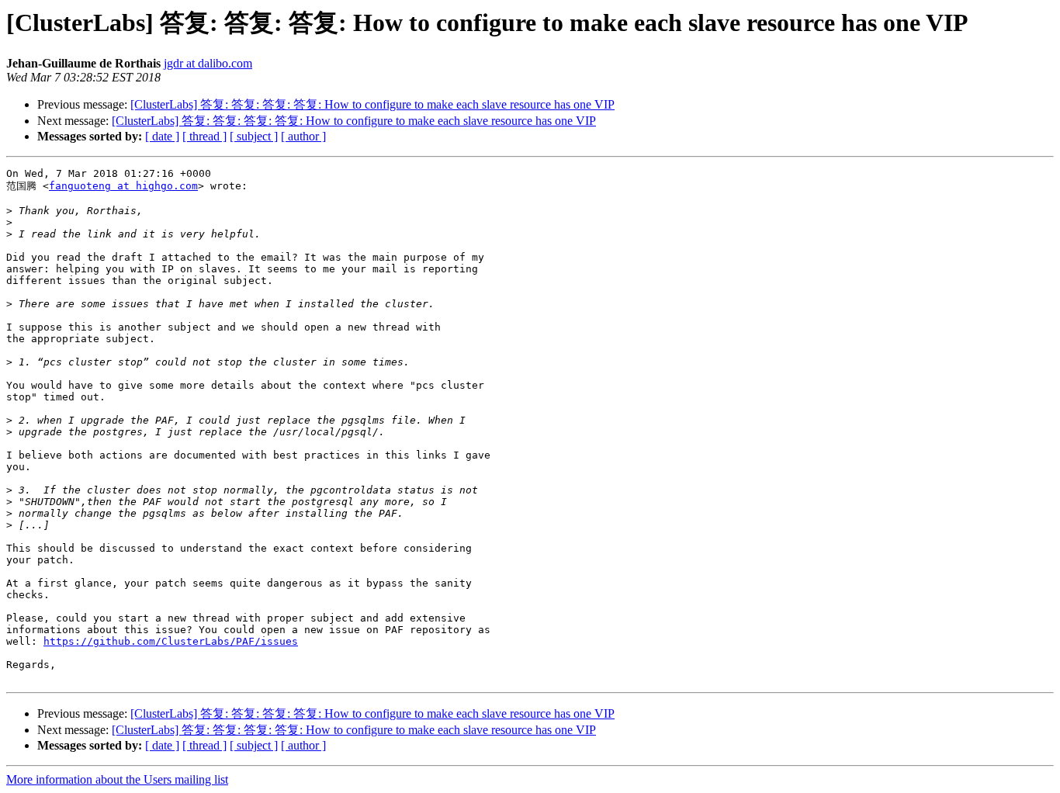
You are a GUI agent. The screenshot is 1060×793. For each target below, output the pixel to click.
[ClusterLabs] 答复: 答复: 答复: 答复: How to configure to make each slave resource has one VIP (372, 104)
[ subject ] (254, 136)
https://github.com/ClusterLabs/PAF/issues (170, 641)
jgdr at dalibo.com (208, 63)
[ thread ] (204, 136)
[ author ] (303, 136)
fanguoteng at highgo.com (123, 186)
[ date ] (162, 136)
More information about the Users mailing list (117, 779)
